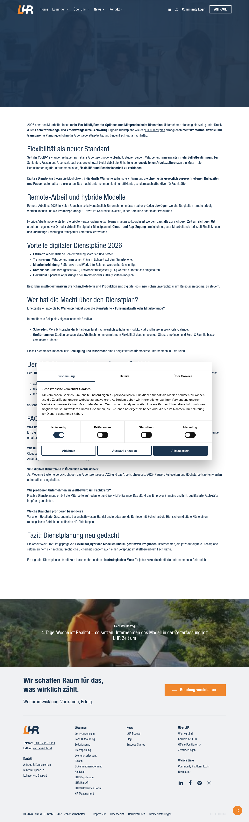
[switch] (102, 435)
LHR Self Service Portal (88, 788)
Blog (129, 739)
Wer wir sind (185, 734)
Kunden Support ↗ (34, 770)
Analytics (80, 772)
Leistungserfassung (86, 756)
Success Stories (136, 745)
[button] (195, 690)
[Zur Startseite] (31, 730)
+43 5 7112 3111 (44, 743)
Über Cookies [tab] (183, 376)
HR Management (84, 794)
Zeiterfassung (82, 745)
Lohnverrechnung (85, 734)
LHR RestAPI (82, 783)
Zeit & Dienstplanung (124, 70)
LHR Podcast (134, 734)
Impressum (99, 814)
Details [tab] (124, 376)
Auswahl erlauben (124, 450)
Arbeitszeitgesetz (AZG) (96, 475)
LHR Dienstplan (155, 130)
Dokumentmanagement (88, 766)
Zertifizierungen (187, 750)
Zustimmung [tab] (66, 376)
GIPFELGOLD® (217, 814)
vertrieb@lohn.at (42, 748)
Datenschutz (117, 814)
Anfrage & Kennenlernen (37, 765)
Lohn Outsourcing (85, 739)
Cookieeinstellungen (160, 814)
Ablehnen (68, 450)
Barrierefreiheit (136, 814)
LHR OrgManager (84, 777)
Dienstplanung (83, 750)
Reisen (78, 761)
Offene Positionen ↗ (189, 745)
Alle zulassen (180, 450)
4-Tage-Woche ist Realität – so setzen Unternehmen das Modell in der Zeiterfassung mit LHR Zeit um (124, 633)
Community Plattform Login (193, 766)
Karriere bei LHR (187, 739)
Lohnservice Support (35, 776)
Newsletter (184, 772)
